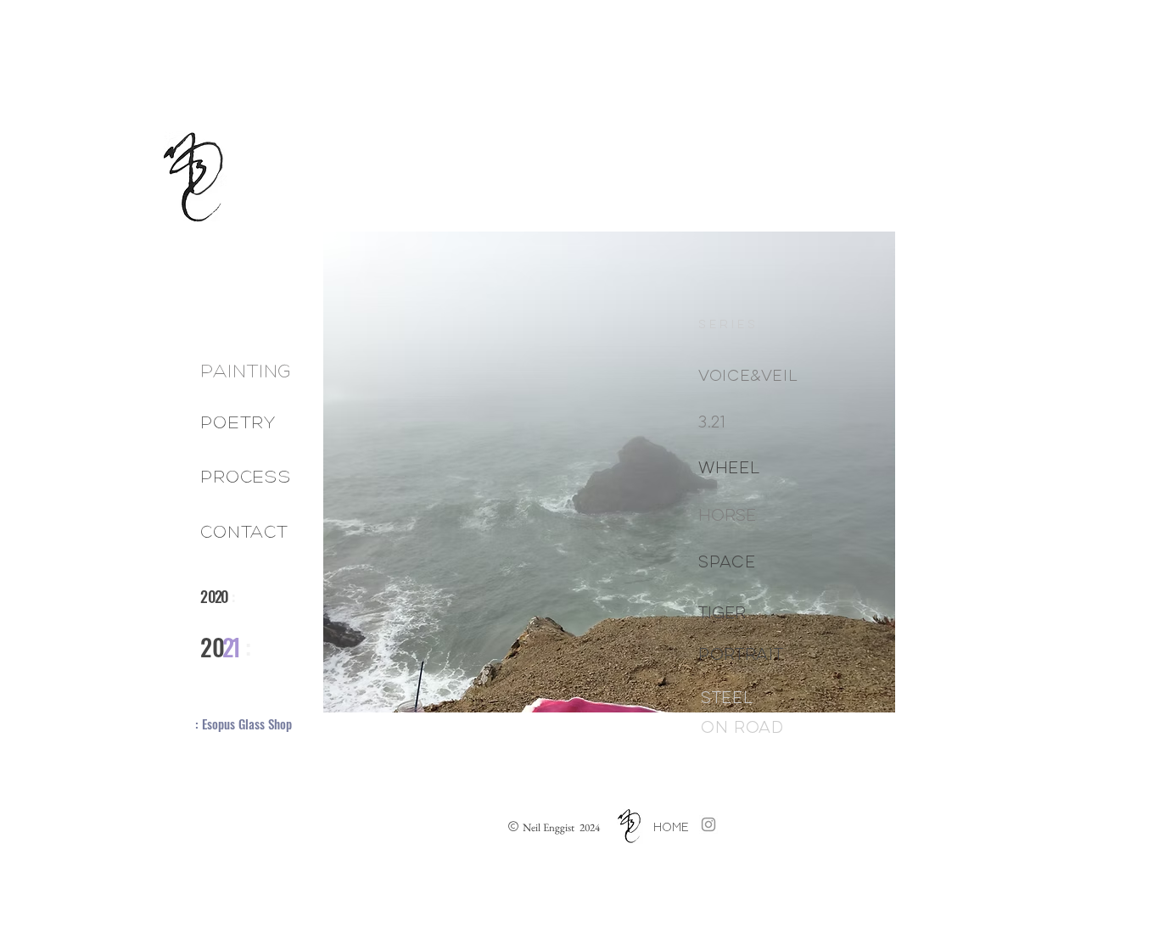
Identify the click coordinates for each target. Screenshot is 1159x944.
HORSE (727, 516)
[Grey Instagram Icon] (708, 824)
